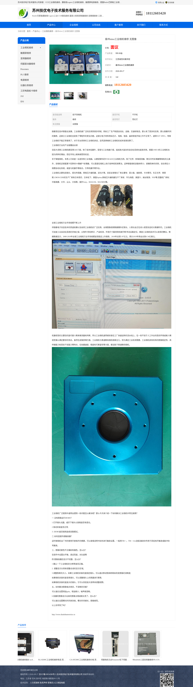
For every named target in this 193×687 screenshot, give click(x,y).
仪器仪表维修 (26, 85)
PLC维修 (24, 74)
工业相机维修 (47, 31)
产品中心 (51, 25)
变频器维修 (25, 58)
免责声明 (43, 683)
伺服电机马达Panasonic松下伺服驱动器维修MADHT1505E (74, 660)
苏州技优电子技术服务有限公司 (69, 674)
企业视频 (74, 25)
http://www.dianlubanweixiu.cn (63, 615)
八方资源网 (34, 683)
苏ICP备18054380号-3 (47, 674)
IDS (22, 101)
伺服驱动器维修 (27, 64)
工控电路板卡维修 (28, 91)
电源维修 (24, 80)
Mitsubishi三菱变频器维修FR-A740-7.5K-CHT (100, 660)
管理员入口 (52, 683)
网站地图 (61, 683)
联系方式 (163, 25)
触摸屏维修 (25, 53)
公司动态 (96, 25)
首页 (29, 25)
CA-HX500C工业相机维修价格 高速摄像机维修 (38, 660)
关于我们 (141, 25)
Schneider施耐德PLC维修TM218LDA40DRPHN (132, 660)
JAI (22, 96)
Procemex (24, 69)
